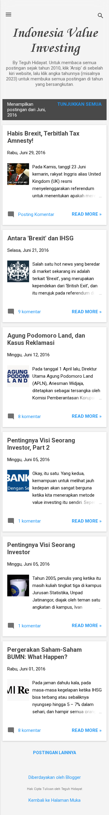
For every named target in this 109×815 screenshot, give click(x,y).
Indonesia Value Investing (54, 41)
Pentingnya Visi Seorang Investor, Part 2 (41, 444)
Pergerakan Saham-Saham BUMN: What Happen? (44, 653)
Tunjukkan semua (79, 104)
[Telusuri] (100, 16)
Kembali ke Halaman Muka (54, 800)
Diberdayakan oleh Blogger (54, 777)
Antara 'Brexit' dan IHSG (40, 238)
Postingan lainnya (54, 752)
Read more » (87, 214)
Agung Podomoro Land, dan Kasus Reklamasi (46, 339)
